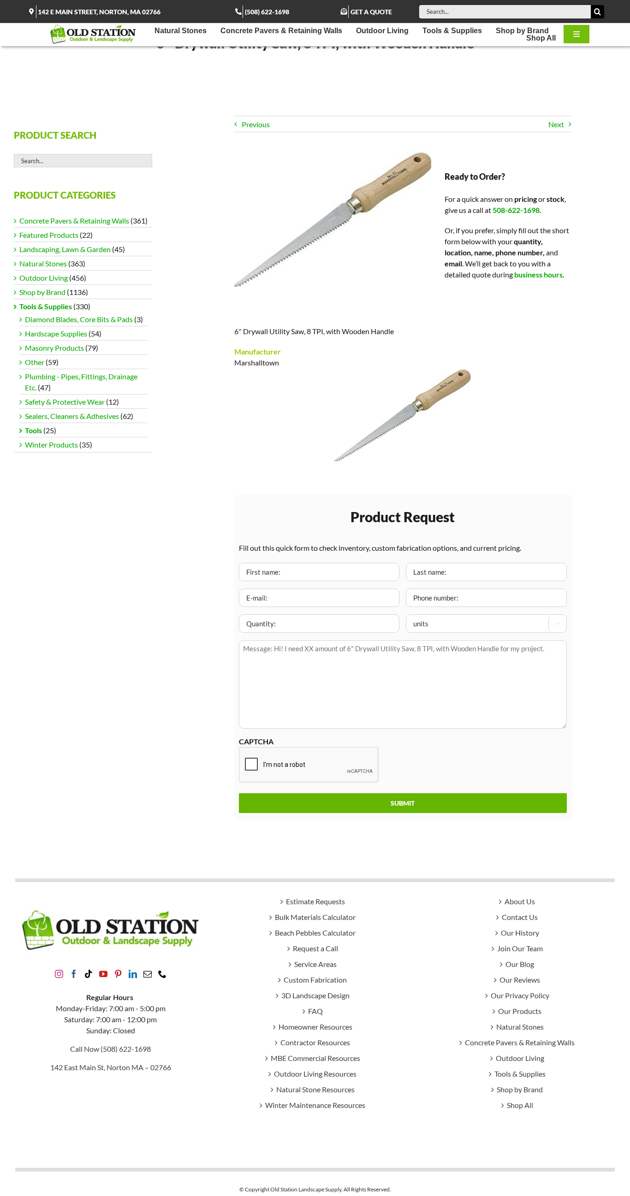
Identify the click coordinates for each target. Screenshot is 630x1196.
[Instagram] (59, 974)
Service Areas (315, 964)
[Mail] (147, 974)
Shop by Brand (42, 292)
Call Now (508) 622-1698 (110, 1048)
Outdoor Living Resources (315, 1073)
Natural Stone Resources (315, 1089)
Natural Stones (43, 263)
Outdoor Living (43, 277)
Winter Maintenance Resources (315, 1105)
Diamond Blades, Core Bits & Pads (79, 319)
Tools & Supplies (45, 306)
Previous (256, 124)
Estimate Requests (315, 901)
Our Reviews (519, 979)
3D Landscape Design (315, 995)
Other (34, 362)
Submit (403, 803)
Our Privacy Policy (520, 995)
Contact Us (520, 917)
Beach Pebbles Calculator (315, 932)
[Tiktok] (88, 974)
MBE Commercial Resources (315, 1058)
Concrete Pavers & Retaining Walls (74, 220)
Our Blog (519, 964)
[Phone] (162, 974)
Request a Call (315, 948)
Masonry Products (54, 347)
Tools (33, 430)
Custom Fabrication (315, 979)
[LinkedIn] (133, 974)
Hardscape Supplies (56, 333)
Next (556, 124)
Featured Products (48, 234)
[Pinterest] (118, 974)
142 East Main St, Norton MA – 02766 (110, 1067)
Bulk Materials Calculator (315, 917)
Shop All (520, 1105)
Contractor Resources (315, 1042)
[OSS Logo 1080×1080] (93, 26)
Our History (520, 932)
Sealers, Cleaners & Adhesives (72, 416)
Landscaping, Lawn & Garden (65, 249)
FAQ (315, 1011)
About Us (520, 901)
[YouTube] (103, 974)
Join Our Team (520, 948)
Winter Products (51, 444)
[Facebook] (74, 974)
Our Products (519, 1011)
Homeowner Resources (315, 1026)
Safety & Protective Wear (65, 401)
